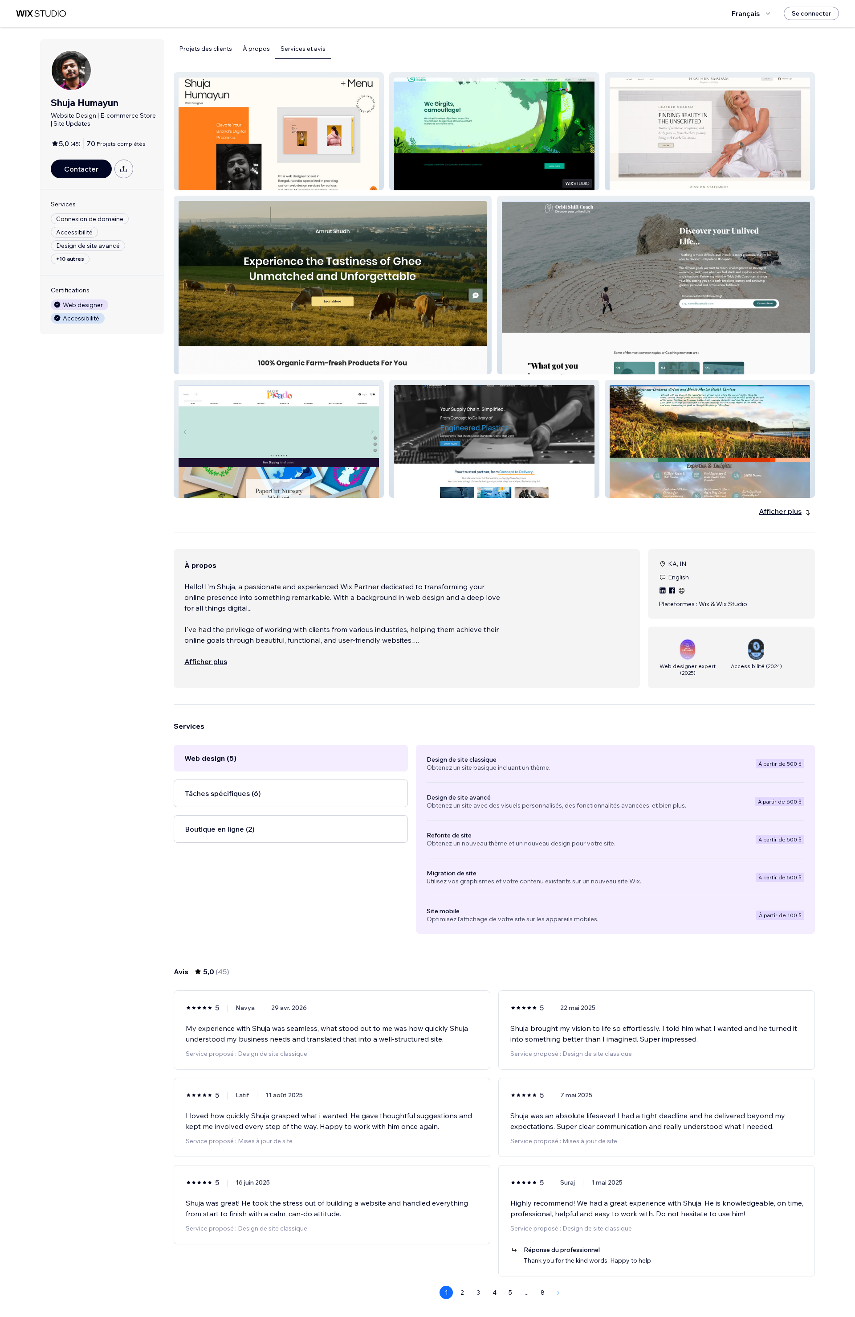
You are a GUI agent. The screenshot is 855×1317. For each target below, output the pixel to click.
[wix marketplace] (41, 13)
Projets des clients (205, 49)
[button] (279, 131)
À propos (256, 49)
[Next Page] (558, 1292)
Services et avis (303, 49)
